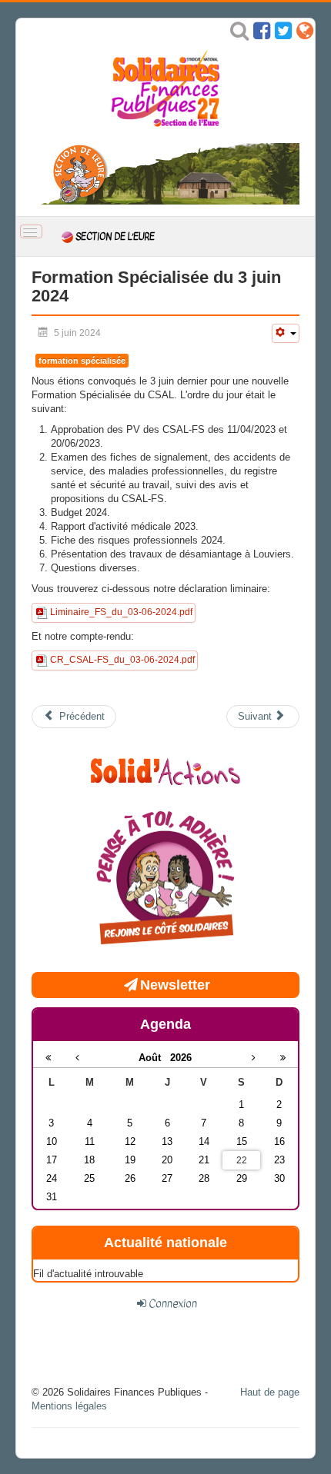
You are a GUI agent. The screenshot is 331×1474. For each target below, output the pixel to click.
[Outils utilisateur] (285, 333)
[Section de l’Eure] (165, 173)
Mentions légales (69, 1406)
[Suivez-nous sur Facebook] (261, 34)
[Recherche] (239, 34)
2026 (181, 1057)
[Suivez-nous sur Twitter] (283, 34)
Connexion (173, 1303)
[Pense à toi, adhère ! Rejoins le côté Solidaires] (165, 879)
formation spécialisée (81, 360)
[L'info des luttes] (165, 769)
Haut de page (269, 1392)
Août (154, 1057)
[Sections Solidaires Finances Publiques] (305, 34)
